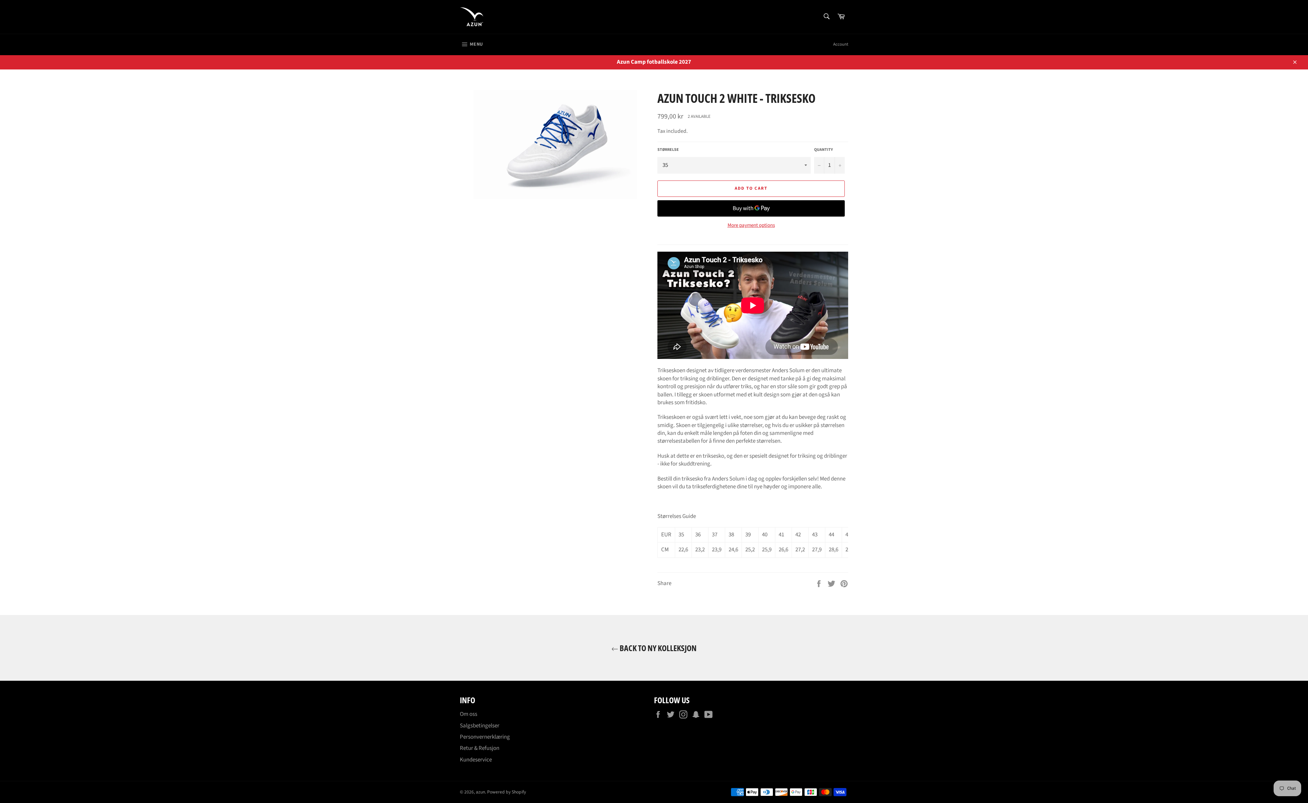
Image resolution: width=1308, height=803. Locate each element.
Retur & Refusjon (479, 748)
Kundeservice (476, 760)
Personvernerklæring (485, 737)
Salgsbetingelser (479, 726)
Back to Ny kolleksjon (657, 648)
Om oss (468, 714)
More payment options (751, 225)
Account (840, 44)
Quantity (823, 150)
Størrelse (668, 150)
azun (480, 792)
